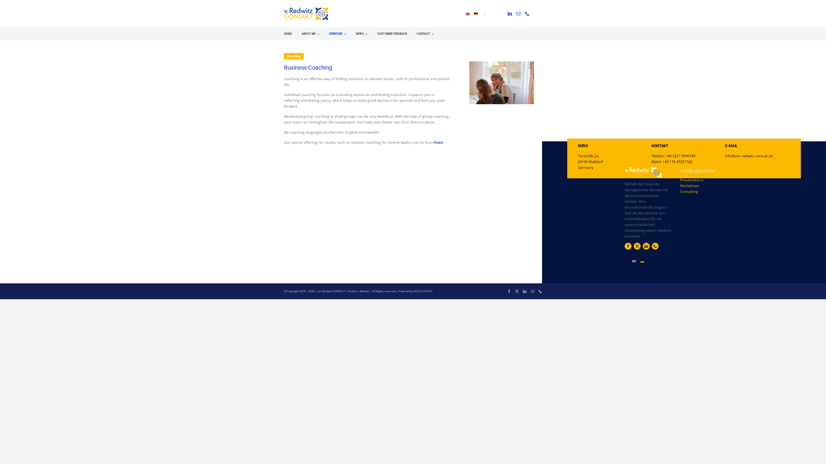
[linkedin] (510, 14)
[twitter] (637, 246)
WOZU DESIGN (423, 291)
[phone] (527, 14)
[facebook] (628, 246)
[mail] (518, 14)
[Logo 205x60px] (306, 9)
